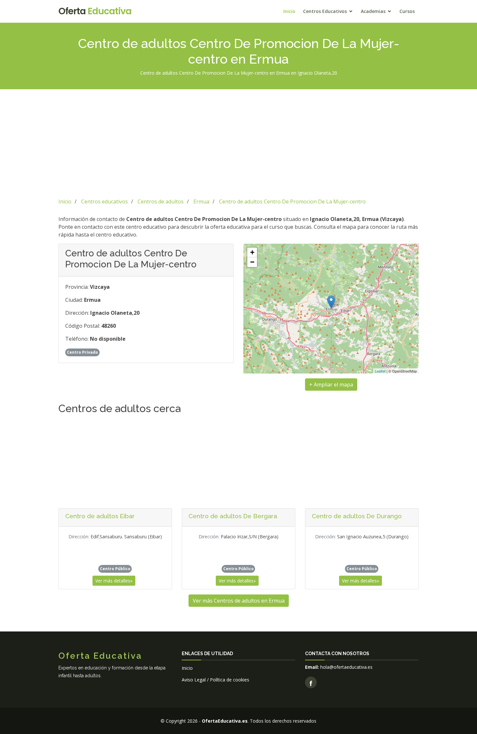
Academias (373, 11)
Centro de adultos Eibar (100, 516)
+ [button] (252, 252)
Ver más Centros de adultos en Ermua (239, 600)
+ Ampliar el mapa (331, 384)
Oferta (94, 11)
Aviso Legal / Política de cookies (215, 680)
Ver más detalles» (113, 581)
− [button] (252, 262)
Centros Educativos (325, 11)
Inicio (289, 11)
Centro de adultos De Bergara (233, 516)
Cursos (407, 11)
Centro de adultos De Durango (357, 516)
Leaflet (380, 370)
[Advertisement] (238, 142)
